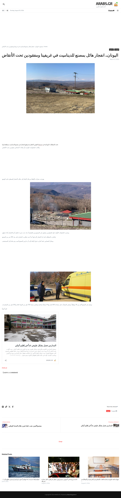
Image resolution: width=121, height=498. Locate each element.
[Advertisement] (60, 26)
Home (45, 46)
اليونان (116, 49)
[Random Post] (7, 10)
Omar (60, 441)
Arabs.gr (4, 367)
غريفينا (40, 144)
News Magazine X (71, 494)
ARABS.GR (104, 3)
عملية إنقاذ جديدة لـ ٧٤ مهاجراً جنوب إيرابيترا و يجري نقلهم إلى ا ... (21, 479)
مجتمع (41, 46)
